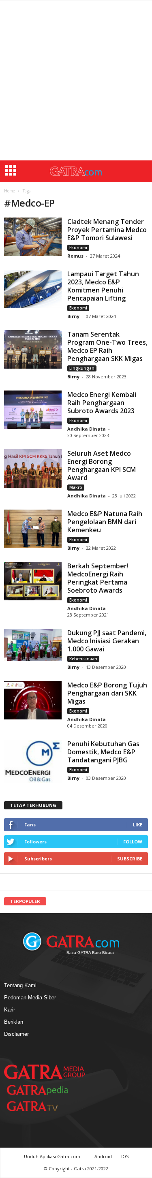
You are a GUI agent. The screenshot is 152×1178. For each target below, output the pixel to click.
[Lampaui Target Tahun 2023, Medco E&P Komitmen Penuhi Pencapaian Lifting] (33, 289)
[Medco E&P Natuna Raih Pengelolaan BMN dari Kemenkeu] (33, 529)
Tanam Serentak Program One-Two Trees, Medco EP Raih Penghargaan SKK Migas (107, 346)
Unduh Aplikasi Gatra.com (52, 1156)
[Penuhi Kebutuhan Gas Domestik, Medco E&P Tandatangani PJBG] (33, 761)
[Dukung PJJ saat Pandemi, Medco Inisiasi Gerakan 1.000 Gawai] (33, 645)
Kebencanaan (83, 659)
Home (9, 191)
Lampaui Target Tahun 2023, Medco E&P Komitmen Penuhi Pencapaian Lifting (103, 286)
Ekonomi (78, 247)
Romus (76, 256)
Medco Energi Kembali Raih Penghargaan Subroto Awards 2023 (101, 402)
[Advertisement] (76, 80)
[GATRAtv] (40, 1106)
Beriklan (13, 1022)
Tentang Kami (20, 985)
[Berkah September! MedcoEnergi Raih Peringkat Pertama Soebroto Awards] (33, 581)
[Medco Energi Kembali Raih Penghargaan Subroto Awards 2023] (33, 410)
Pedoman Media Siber (30, 997)
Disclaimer (16, 1034)
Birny (74, 316)
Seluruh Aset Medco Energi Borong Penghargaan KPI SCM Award (101, 465)
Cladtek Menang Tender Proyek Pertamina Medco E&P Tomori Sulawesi (107, 229)
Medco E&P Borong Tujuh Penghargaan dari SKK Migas (107, 693)
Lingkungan (81, 368)
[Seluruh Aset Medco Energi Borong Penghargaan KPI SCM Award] (33, 468)
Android (103, 1156)
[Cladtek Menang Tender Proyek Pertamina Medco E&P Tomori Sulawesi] (33, 237)
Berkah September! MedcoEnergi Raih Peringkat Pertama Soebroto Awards (97, 578)
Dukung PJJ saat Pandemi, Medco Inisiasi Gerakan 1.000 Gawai (106, 640)
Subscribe (129, 859)
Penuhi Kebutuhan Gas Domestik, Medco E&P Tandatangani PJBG (103, 751)
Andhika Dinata (86, 429)
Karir (9, 1010)
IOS (124, 1156)
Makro (75, 487)
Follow (132, 842)
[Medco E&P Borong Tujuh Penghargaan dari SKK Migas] (33, 700)
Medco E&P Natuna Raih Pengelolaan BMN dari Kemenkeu (104, 521)
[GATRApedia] (40, 1090)
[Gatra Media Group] (44, 1072)
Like (137, 825)
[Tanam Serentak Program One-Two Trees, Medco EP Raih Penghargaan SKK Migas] (33, 349)
